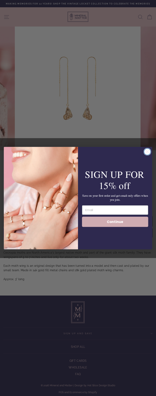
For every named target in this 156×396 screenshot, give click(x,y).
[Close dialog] (147, 151)
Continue (115, 221)
